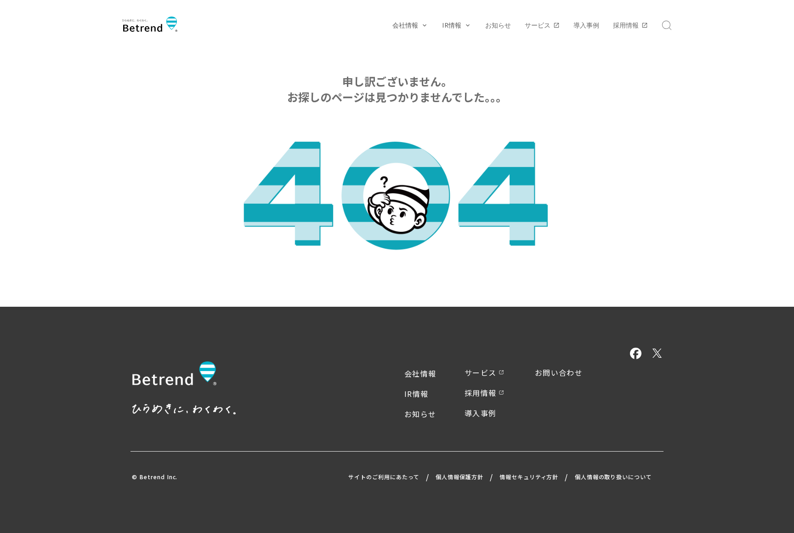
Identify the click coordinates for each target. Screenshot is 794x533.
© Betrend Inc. (154, 477)
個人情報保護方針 (459, 477)
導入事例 (586, 25)
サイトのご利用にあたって (384, 477)
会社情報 (420, 373)
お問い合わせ (559, 372)
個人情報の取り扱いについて (613, 477)
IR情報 (416, 393)
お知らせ (498, 25)
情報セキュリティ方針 (529, 477)
